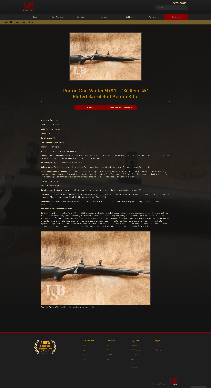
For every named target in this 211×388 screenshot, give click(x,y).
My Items (86, 350)
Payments (152, 17)
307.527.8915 (179, 3)
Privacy (158, 350)
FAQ (132, 363)
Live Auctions (57, 17)
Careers (110, 350)
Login (85, 359)
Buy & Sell (81, 17)
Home (35, 17)
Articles (110, 354)
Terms (157, 346)
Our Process (136, 350)
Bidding (129, 17)
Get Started (176, 17)
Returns (134, 368)
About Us (110, 346)
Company (104, 17)
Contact (110, 359)
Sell (132, 359)
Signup (85, 354)
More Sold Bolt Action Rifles (121, 107)
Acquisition (135, 354)
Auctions (86, 346)
